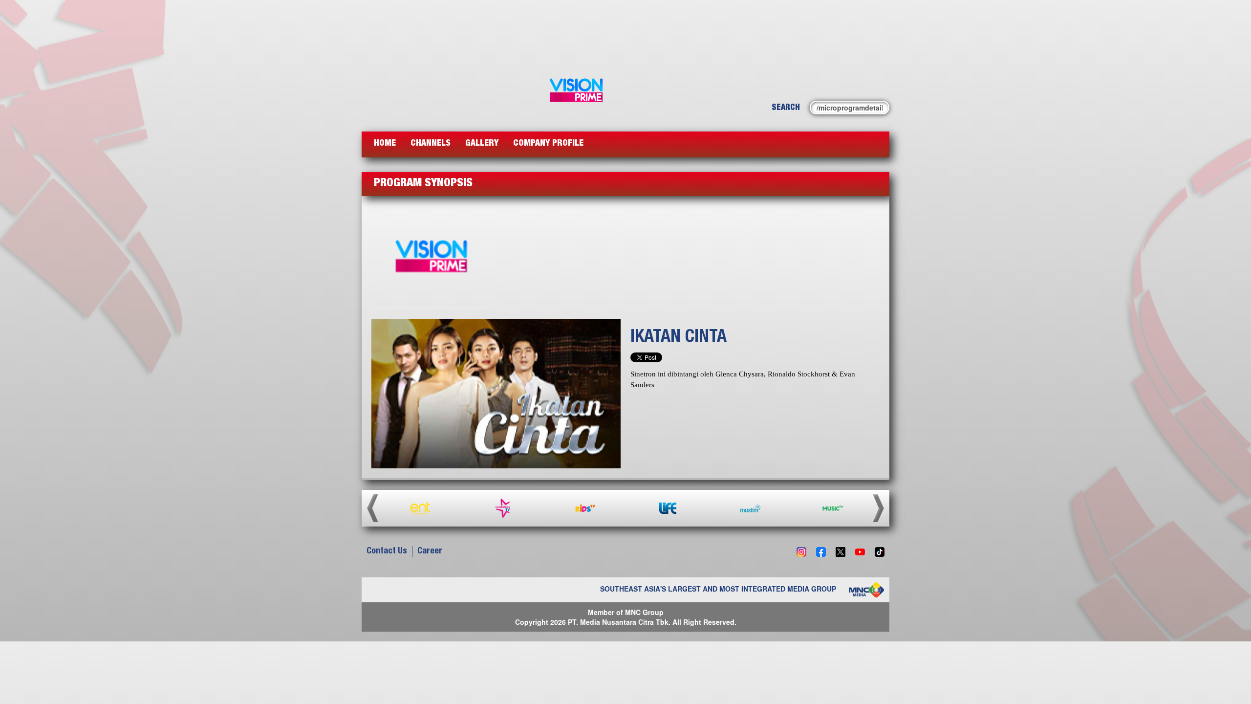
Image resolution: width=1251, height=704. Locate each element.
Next (878, 508)
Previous (373, 508)
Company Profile (548, 143)
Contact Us (387, 551)
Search (786, 108)
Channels (430, 143)
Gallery (481, 143)
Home (385, 143)
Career (429, 551)
